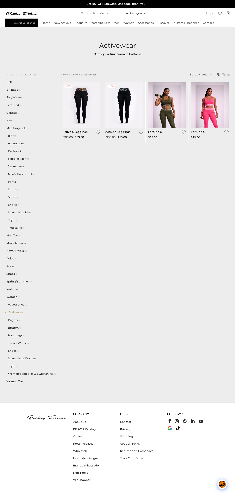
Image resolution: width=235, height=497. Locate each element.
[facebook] (169, 422)
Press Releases (83, 443)
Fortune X (155, 131)
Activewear (16, 312)
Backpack (15, 151)
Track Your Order (131, 458)
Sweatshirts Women (22, 358)
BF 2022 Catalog (84, 429)
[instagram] (177, 422)
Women (128, 22)
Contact (208, 22)
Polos (10, 258)
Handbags (15, 335)
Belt (9, 82)
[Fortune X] (167, 105)
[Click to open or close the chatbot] (222, 484)
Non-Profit (80, 472)
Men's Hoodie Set (20, 174)
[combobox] (201, 74)
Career (77, 436)
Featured (12, 105)
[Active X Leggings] (81, 105)
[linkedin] (193, 422)
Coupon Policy (130, 443)
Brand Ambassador (86, 465)
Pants (12, 181)
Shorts (12, 204)
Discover (163, 22)
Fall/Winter (14, 97)
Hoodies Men (17, 158)
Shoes (12, 197)
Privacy (125, 429)
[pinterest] (185, 422)
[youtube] (200, 422)
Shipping (126, 436)
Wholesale (80, 451)
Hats (9, 120)
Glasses (11, 112)
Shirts (12, 189)
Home (46, 22)
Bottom (13, 327)
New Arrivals (62, 22)
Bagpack (14, 320)
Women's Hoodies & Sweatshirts (30, 373)
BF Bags (12, 89)
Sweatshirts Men (19, 212)
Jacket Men (16, 166)
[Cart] (228, 13)
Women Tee (14, 381)
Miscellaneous (16, 243)
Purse (10, 266)
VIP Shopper (81, 479)
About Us (80, 22)
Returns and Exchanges (136, 451)
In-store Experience (186, 22)
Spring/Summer (17, 281)
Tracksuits (15, 227)
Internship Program (87, 458)
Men (117, 22)
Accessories (146, 22)
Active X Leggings (75, 131)
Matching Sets (100, 22)
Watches (12, 289)
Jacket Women (18, 343)
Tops (11, 220)
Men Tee (12, 235)
